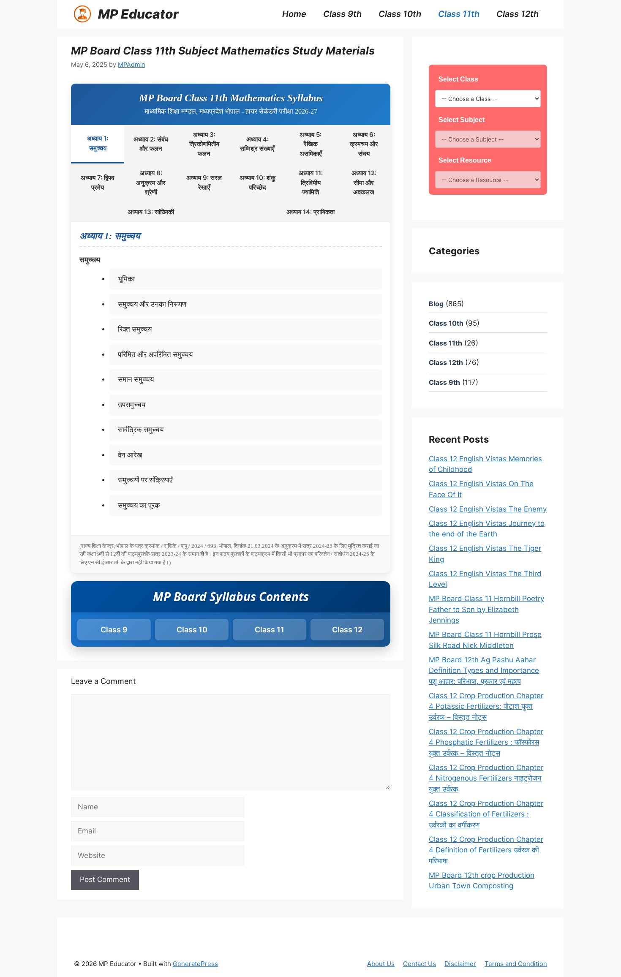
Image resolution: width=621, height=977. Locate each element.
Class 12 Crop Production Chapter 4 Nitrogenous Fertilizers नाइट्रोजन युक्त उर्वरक (486, 778)
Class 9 (114, 629)
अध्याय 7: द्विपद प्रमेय (97, 182)
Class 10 (192, 629)
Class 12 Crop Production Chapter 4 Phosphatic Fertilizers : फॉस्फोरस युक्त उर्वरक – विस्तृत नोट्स (486, 742)
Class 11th (458, 14)
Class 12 (347, 629)
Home (294, 14)
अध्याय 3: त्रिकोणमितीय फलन (204, 144)
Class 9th (342, 14)
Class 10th (400, 14)
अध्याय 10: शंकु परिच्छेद (257, 182)
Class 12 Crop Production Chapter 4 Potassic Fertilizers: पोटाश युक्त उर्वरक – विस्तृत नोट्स (486, 706)
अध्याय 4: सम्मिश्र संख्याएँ (257, 144)
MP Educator (138, 14)
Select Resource (465, 160)
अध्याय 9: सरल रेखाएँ (204, 182)
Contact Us (419, 964)
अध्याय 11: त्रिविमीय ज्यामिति (311, 182)
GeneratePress (195, 964)
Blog (436, 303)
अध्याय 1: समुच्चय (97, 143)
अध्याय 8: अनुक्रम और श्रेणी (151, 182)
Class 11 (269, 629)
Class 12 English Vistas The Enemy (488, 509)
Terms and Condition (516, 964)
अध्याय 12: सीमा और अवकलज (363, 182)
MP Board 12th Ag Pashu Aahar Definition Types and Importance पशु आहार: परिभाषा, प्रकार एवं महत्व (484, 671)
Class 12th (517, 14)
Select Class (458, 79)
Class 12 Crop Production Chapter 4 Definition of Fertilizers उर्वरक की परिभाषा (486, 850)
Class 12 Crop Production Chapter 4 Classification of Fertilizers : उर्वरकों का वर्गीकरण (486, 814)
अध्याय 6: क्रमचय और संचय (364, 144)
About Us (381, 964)
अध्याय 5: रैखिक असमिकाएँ (311, 144)
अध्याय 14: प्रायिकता (310, 212)
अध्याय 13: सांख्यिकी (151, 212)
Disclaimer (460, 964)
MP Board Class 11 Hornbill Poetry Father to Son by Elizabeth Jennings (486, 609)
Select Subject (462, 119)
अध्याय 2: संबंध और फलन (150, 144)
